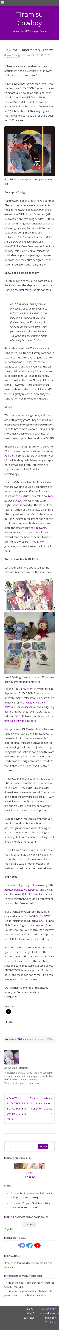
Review (12, 1039)
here (7, 550)
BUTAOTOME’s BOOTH (39, 916)
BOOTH (19, 716)
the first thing (23, 290)
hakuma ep (39, 1039)
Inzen (7, 455)
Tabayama (40, 528)
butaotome (27, 1039)
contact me (17, 1295)
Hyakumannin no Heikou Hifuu (21, 889)
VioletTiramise (14, 55)
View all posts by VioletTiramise (21, 1082)
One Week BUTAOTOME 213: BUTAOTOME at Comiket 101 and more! (17, 1108)
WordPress (50, 1322)
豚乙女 (50, 1039)
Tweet (34, 1197)
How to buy (29, 1176)
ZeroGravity (47, 1308)
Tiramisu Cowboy (29, 18)
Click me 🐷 (29, 1224)
